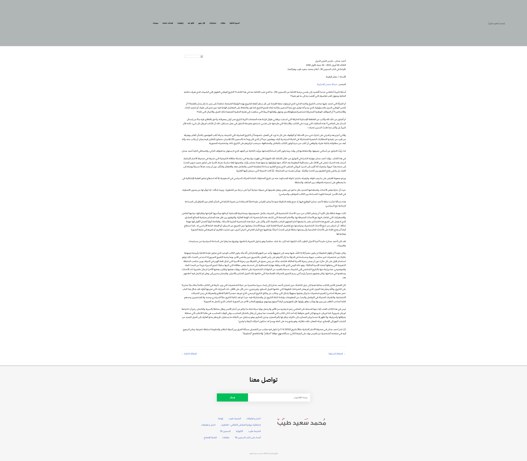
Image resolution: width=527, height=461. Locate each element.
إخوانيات (180, 23)
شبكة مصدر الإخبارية (327, 84)
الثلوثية (239, 431)
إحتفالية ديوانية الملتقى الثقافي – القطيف (241, 424)
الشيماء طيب (235, 418)
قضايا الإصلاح (210, 437)
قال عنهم (201, 23)
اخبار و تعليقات (253, 418)
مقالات (223, 23)
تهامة (220, 418)
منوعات (155, 23)
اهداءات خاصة (168, 23)
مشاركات (212, 23)
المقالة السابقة (337, 353)
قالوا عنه (191, 23)
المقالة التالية (189, 353)
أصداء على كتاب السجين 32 (248, 437)
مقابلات (225, 437)
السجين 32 (225, 431)
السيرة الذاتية (234, 23)
